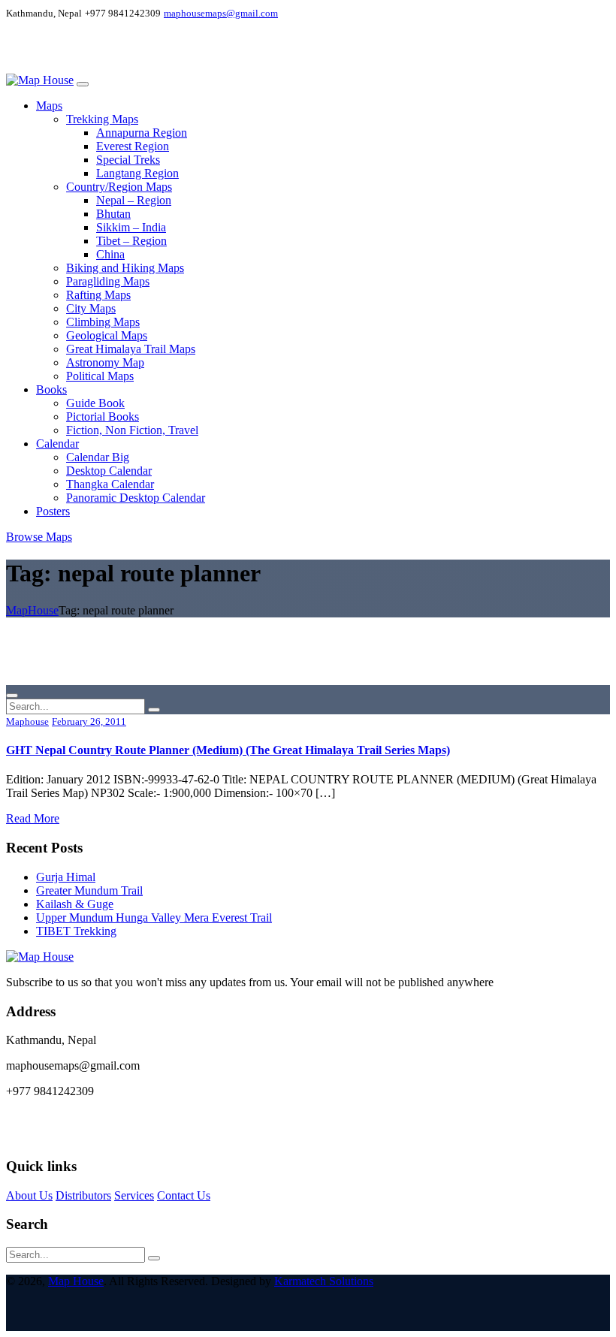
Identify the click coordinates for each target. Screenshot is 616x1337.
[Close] (12, 695)
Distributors (83, 1195)
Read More (32, 818)
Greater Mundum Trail (89, 890)
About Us (29, 1195)
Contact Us (183, 1195)
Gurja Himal (65, 877)
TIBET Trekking (76, 931)
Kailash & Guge (74, 904)
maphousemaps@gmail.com (221, 13)
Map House (76, 1281)
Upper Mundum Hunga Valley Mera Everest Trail (154, 917)
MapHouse (32, 610)
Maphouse (27, 721)
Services (134, 1195)
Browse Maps (39, 536)
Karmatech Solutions (323, 1281)
